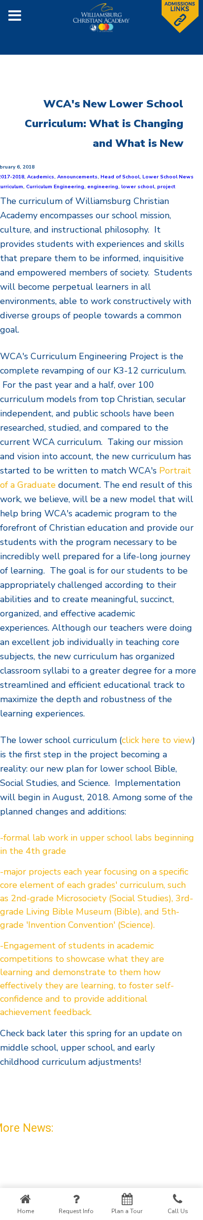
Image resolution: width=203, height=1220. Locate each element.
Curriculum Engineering (55, 186)
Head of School (120, 176)
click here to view (157, 740)
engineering (102, 186)
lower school (137, 186)
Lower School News (168, 176)
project (166, 186)
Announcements (77, 176)
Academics (40, 176)
